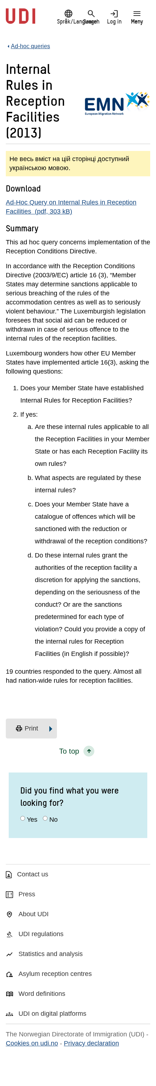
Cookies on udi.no (32, 1043)
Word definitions (42, 993)
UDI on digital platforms (52, 1013)
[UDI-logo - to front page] (20, 20)
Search (91, 16)
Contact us (32, 874)
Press (27, 894)
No (53, 819)
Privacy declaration (91, 1043)
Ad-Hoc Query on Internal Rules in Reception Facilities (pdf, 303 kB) (71, 207)
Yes (32, 819)
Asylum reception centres (55, 973)
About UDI (34, 914)
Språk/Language (68, 16)
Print (26, 728)
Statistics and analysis (51, 953)
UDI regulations (41, 934)
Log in (114, 16)
